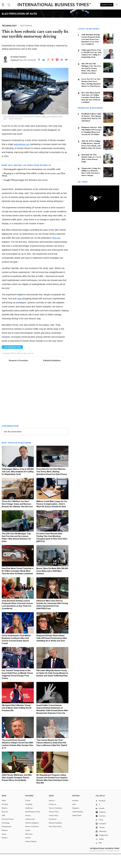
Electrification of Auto (32, 812)
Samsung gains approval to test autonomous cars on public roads (32, 169)
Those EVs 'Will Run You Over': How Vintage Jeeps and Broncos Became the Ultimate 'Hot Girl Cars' (17, 504)
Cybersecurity (30, 819)
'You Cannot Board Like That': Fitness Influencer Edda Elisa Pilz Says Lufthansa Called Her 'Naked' (51, 743)
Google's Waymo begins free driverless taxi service (26, 180)
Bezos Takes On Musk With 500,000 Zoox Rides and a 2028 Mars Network (52, 571)
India (74, 805)
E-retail (27, 801)
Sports (4, 834)
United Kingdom (77, 812)
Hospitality (28, 805)
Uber (19, 298)
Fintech (27, 838)
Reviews (5, 838)
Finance (28, 816)
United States (77, 816)
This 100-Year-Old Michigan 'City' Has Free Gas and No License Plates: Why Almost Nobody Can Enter (91, 68)
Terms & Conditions (55, 808)
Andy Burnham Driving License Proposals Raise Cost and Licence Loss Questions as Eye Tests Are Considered (90, 39)
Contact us (52, 805)
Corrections (53, 819)
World (4, 801)
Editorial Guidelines (52, 360)
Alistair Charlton (19, 57)
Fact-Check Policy (55, 827)
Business (5, 812)
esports (27, 831)
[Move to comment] (66, 60)
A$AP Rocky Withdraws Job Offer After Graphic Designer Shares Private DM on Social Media (17, 778)
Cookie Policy (53, 816)
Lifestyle (5, 831)
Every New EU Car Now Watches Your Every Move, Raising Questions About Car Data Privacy (51, 472)
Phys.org (56, 238)
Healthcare (29, 808)
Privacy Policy (54, 812)
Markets (4, 808)
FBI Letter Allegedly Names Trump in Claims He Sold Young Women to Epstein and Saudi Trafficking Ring (52, 673)
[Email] (62, 60)
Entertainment (6, 827)
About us (52, 801)
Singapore (75, 808)
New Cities (29, 834)
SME (3, 816)
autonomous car (21, 144)
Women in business (32, 827)
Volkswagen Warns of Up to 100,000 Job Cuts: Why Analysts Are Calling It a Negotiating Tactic (18, 472)
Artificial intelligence (32, 823)
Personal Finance (8, 819)
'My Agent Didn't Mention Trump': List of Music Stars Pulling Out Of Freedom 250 (16, 708)
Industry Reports (31, 842)
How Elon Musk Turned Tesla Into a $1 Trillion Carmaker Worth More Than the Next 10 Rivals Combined (17, 571)
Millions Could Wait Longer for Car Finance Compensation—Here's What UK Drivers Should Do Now (51, 504)
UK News (5, 805)
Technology (6, 823)
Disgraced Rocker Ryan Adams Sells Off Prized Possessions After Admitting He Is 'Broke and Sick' (51, 638)
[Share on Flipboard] (53, 60)
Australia (75, 801)
